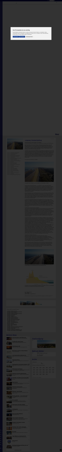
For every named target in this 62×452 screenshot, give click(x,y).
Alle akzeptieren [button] (15, 36)
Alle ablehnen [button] (22, 36)
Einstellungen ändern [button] (29, 36)
